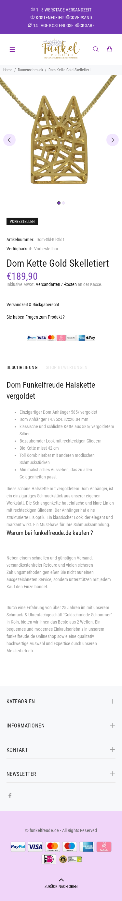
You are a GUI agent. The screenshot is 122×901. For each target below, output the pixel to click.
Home (7, 70)
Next (112, 140)
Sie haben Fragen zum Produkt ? (36, 317)
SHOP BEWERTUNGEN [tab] (67, 367)
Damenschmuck (30, 70)
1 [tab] (59, 203)
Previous (9, 140)
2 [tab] (63, 203)
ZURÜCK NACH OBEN (61, 886)
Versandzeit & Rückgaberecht (33, 304)
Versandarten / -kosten (56, 284)
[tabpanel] (61, 136)
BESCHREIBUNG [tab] (22, 367)
